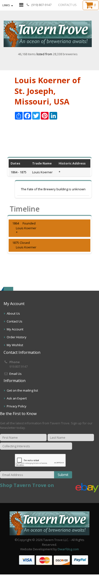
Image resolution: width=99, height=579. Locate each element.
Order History (16, 337)
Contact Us (14, 321)
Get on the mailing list (22, 390)
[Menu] (21, 4)
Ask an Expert (17, 398)
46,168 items (27, 54)
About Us (13, 313)
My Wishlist (15, 345)
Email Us (15, 373)
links (6, 5)
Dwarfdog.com (68, 549)
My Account (15, 329)
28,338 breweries (65, 54)
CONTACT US (67, 5)
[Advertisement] (49, 141)
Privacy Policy (16, 406)
